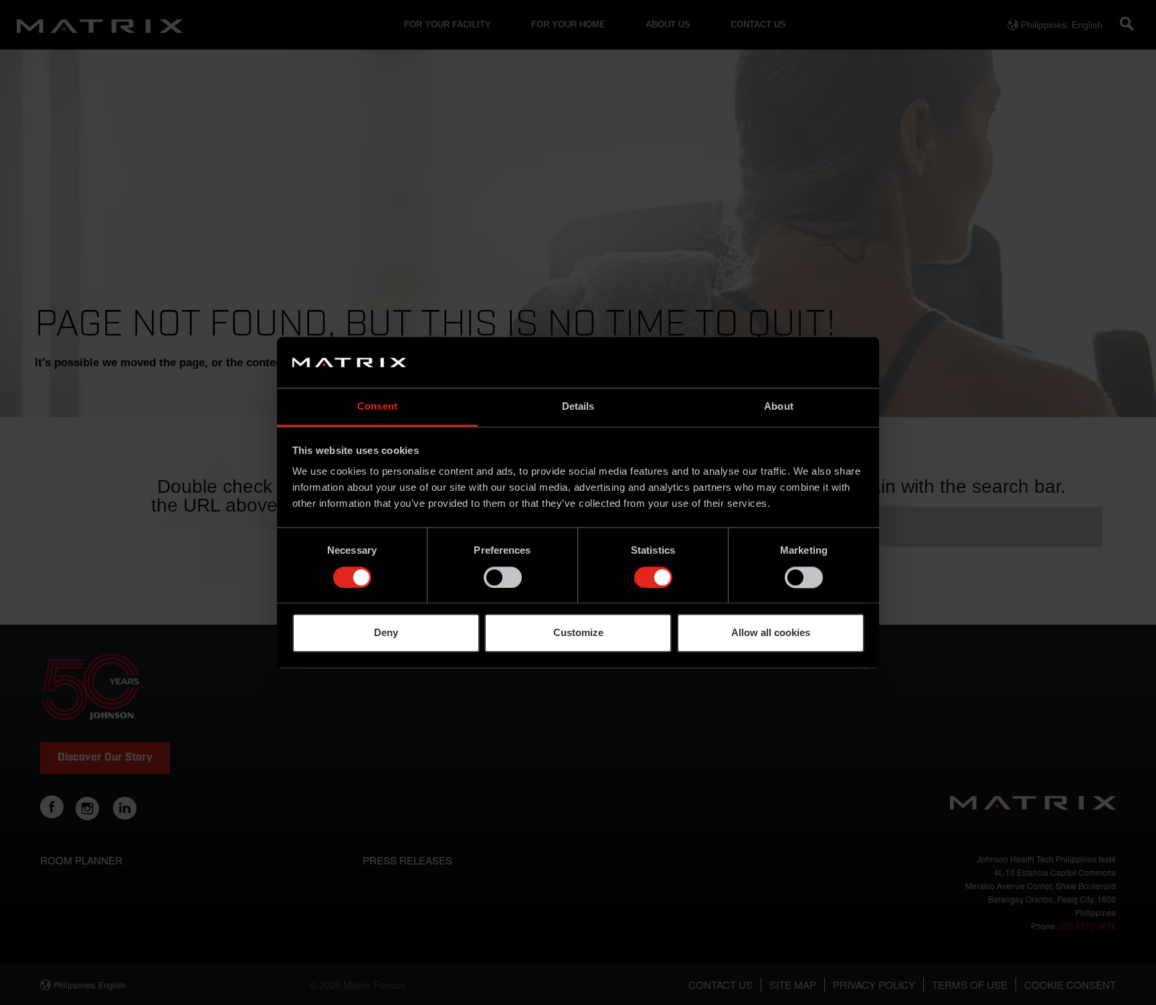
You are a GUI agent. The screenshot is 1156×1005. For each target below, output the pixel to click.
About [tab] (778, 406)
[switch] (503, 577)
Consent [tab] (377, 406)
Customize (578, 633)
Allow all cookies (770, 633)
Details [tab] (578, 406)
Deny (386, 633)
